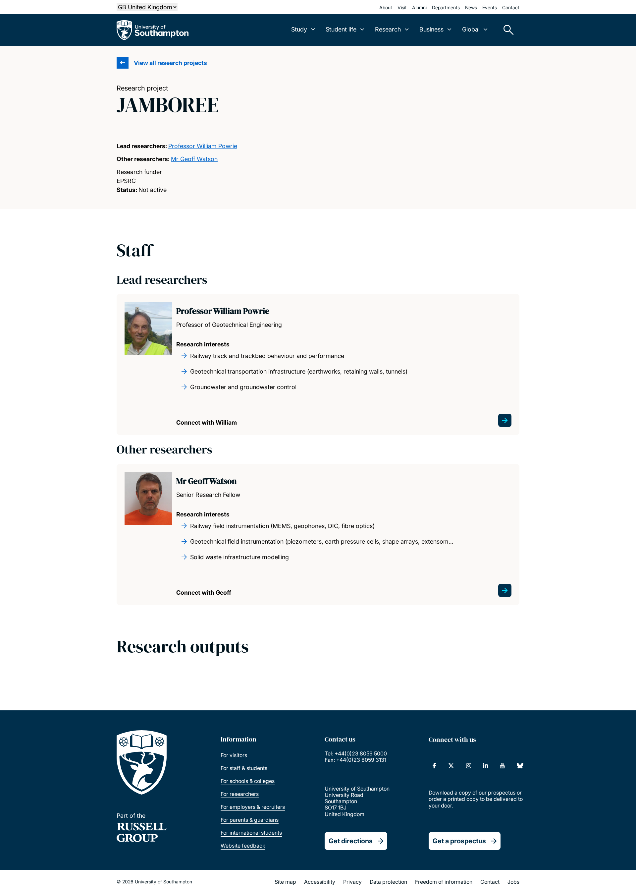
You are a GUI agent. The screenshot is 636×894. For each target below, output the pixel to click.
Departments (446, 7)
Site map (285, 881)
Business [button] (431, 29)
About (385, 7)
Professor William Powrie (202, 146)
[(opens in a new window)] (434, 766)
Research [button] (388, 29)
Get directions (351, 841)
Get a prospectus (459, 841)
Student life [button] (341, 29)
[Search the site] (506, 30)
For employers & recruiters (253, 807)
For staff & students (244, 768)
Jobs (513, 881)
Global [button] (471, 29)
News (471, 7)
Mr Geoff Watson (194, 158)
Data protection (388, 881)
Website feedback (243, 845)
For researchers (240, 794)
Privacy (352, 881)
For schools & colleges (248, 781)
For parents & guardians (250, 819)
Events (489, 7)
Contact (510, 7)
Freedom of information (443, 881)
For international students (251, 832)
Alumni (419, 7)
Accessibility (319, 881)
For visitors (234, 755)
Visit (402, 7)
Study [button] (299, 29)
